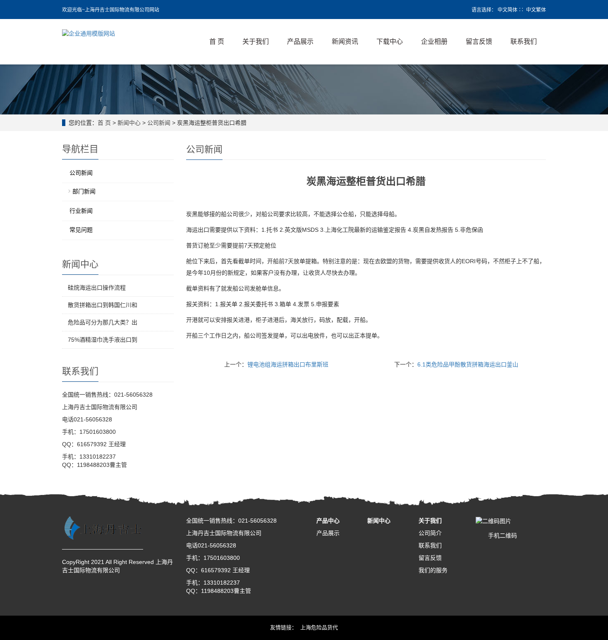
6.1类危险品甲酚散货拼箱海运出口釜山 (467, 364)
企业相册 (434, 41)
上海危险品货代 (319, 627)
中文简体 (507, 10)
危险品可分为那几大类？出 (102, 322)
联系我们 (523, 41)
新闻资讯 (345, 41)
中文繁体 (536, 10)
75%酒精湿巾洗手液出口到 (102, 339)
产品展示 (300, 41)
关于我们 (255, 41)
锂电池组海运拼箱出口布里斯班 (287, 364)
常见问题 (81, 229)
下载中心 (389, 41)
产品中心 (328, 520)
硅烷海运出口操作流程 (97, 287)
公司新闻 (158, 122)
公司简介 (430, 533)
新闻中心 (129, 122)
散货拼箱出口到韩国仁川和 (102, 305)
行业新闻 (81, 210)
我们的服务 (433, 570)
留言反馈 (479, 41)
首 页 (216, 41)
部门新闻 (84, 191)
